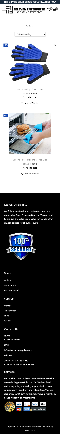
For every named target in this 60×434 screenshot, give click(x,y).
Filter (31, 26)
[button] (55, 45)
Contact (8, 305)
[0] (48, 10)
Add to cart (31, 97)
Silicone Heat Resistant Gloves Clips (30, 159)
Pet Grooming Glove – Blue (30, 89)
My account (10, 285)
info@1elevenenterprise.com (18, 350)
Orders (7, 280)
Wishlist (7, 320)
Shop (6, 315)
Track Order (10, 310)
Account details (12, 290)
